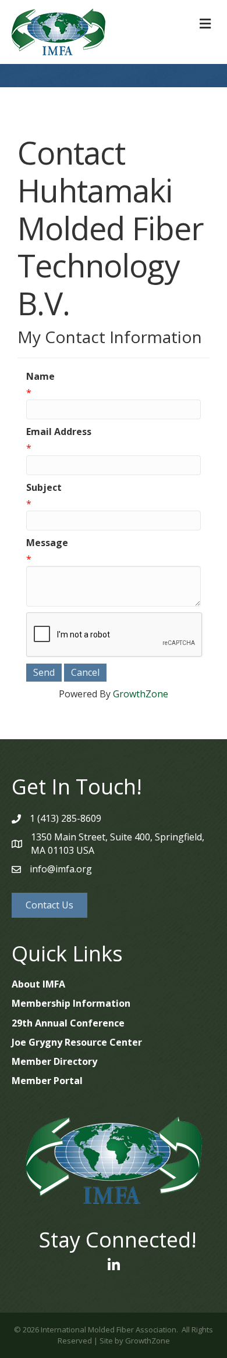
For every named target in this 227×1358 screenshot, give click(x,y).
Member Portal (47, 1080)
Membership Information (71, 1003)
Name (40, 376)
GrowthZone (140, 693)
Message (47, 542)
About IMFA (38, 984)
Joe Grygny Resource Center (77, 1042)
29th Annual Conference (68, 1023)
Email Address (58, 431)
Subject (44, 487)
